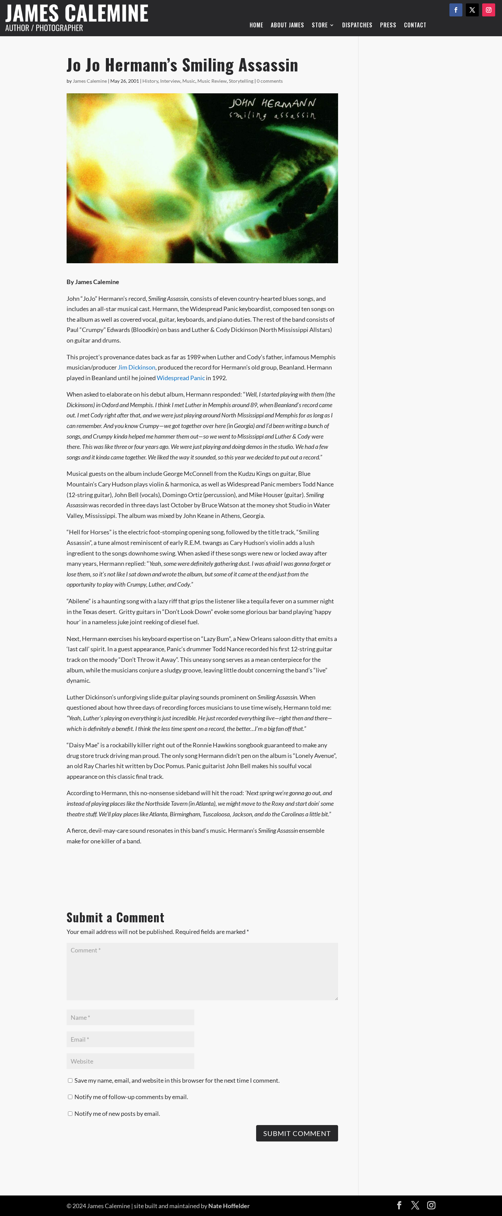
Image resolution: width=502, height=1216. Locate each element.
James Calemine (90, 81)
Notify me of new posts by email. (117, 1113)
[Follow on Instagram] (488, 9)
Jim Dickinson (136, 367)
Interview (170, 81)
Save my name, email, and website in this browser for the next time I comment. (177, 1080)
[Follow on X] (472, 9)
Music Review (212, 81)
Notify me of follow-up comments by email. (131, 1096)
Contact (415, 26)
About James (287, 26)
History (150, 81)
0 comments (270, 81)
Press (388, 26)
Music (188, 81)
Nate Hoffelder (229, 1206)
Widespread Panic (181, 378)
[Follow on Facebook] (455, 9)
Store (320, 26)
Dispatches (357, 26)
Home (256, 26)
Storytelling (241, 81)
